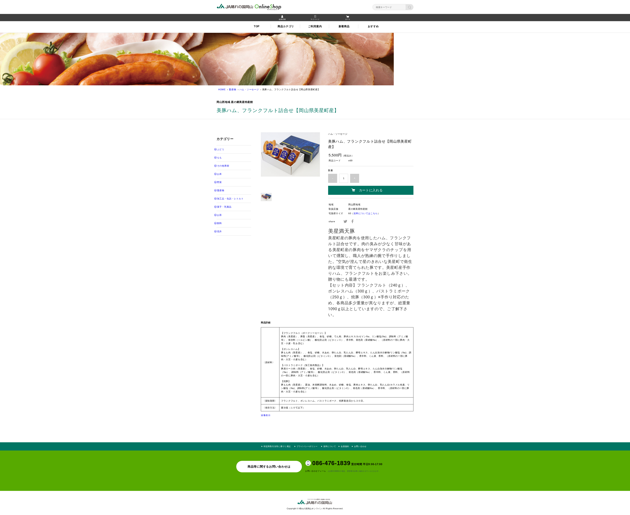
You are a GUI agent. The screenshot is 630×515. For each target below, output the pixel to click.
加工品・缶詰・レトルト (230, 198)
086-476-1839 (331, 463)
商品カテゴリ (286, 26)
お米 (219, 174)
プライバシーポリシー (308, 446)
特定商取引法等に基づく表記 (277, 446)
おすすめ (373, 26)
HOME (222, 89)
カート (347, 19)
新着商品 (344, 26)
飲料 (219, 223)
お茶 (219, 215)
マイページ (315, 19)
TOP (257, 26)
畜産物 (232, 89)
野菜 (219, 182)
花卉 (219, 231)
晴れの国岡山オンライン (255, 6)
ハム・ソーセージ (249, 89)
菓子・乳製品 (224, 206)
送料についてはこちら (366, 213)
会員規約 (345, 446)
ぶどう (220, 149)
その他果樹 (223, 165)
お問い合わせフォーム (315, 471)
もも (219, 157)
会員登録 (282, 19)
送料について (329, 446)
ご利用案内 (315, 26)
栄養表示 (266, 415)
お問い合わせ (360, 446)
